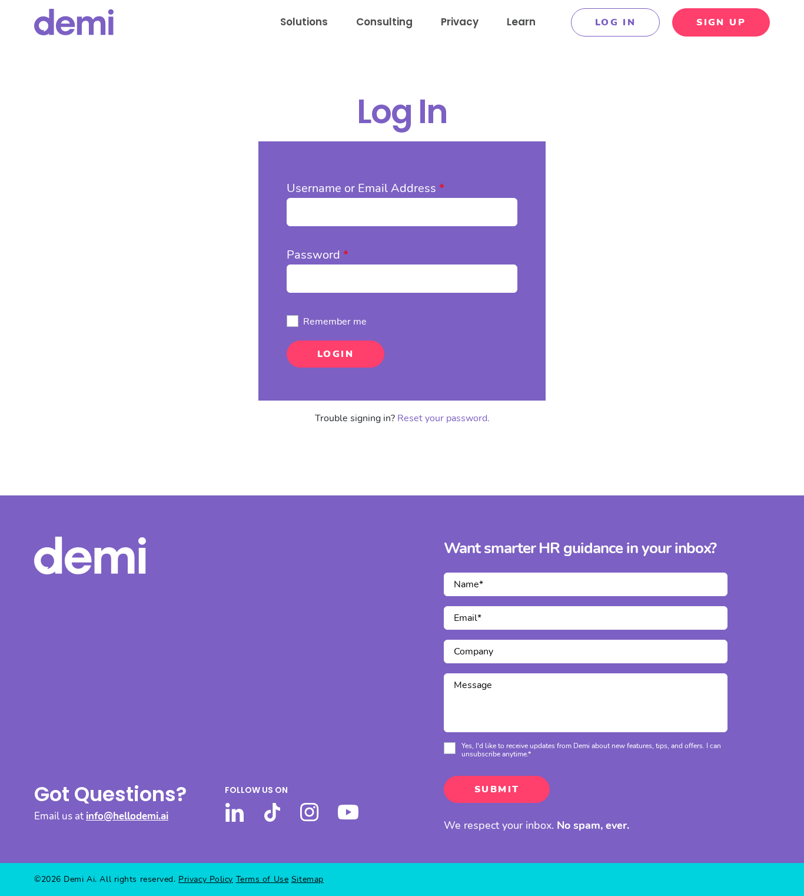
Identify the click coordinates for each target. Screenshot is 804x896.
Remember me (335, 321)
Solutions (304, 22)
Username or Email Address (365, 188)
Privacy (460, 22)
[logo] (74, 22)
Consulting (384, 22)
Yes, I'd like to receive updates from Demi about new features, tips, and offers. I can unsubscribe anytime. (591, 750)
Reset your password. (443, 418)
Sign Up (721, 22)
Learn (521, 22)
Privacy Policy (205, 879)
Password (317, 255)
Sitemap (307, 879)
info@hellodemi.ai (127, 816)
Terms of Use (262, 879)
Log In (615, 22)
